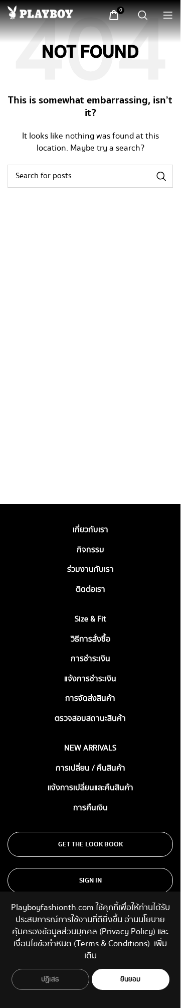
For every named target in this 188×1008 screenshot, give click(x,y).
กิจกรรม (90, 550)
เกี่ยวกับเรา (90, 530)
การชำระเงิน (90, 659)
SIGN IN (90, 880)
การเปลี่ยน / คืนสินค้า (90, 768)
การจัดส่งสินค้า (90, 698)
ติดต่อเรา (90, 589)
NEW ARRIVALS (90, 748)
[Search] (143, 15)
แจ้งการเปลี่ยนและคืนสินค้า (90, 788)
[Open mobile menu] (168, 15)
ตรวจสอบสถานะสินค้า (90, 718)
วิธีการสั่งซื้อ (90, 639)
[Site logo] (40, 12)
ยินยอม (130, 979)
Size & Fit (90, 619)
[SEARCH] (161, 176)
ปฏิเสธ (50, 979)
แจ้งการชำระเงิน (90, 679)
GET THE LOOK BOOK (90, 844)
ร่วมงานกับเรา (90, 569)
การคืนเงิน (90, 808)
